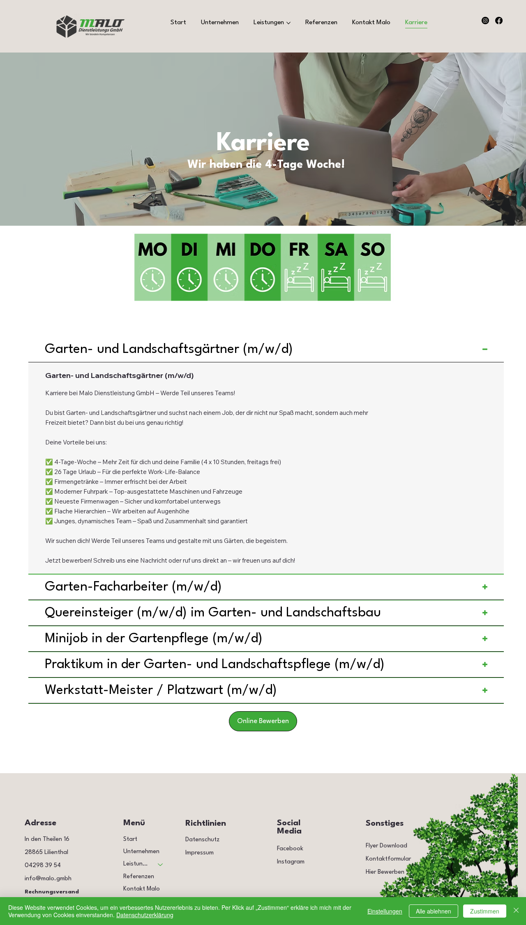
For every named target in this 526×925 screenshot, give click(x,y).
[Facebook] (499, 20)
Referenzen (138, 877)
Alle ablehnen (433, 911)
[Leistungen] (160, 864)
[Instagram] (485, 20)
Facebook (290, 849)
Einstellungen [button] (384, 911)
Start (130, 839)
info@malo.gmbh (48, 879)
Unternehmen (141, 852)
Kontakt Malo (141, 889)
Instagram (291, 862)
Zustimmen (484, 911)
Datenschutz (202, 840)
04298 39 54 (43, 866)
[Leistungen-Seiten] (288, 23)
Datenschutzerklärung (144, 915)
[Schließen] (516, 911)
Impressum (199, 853)
